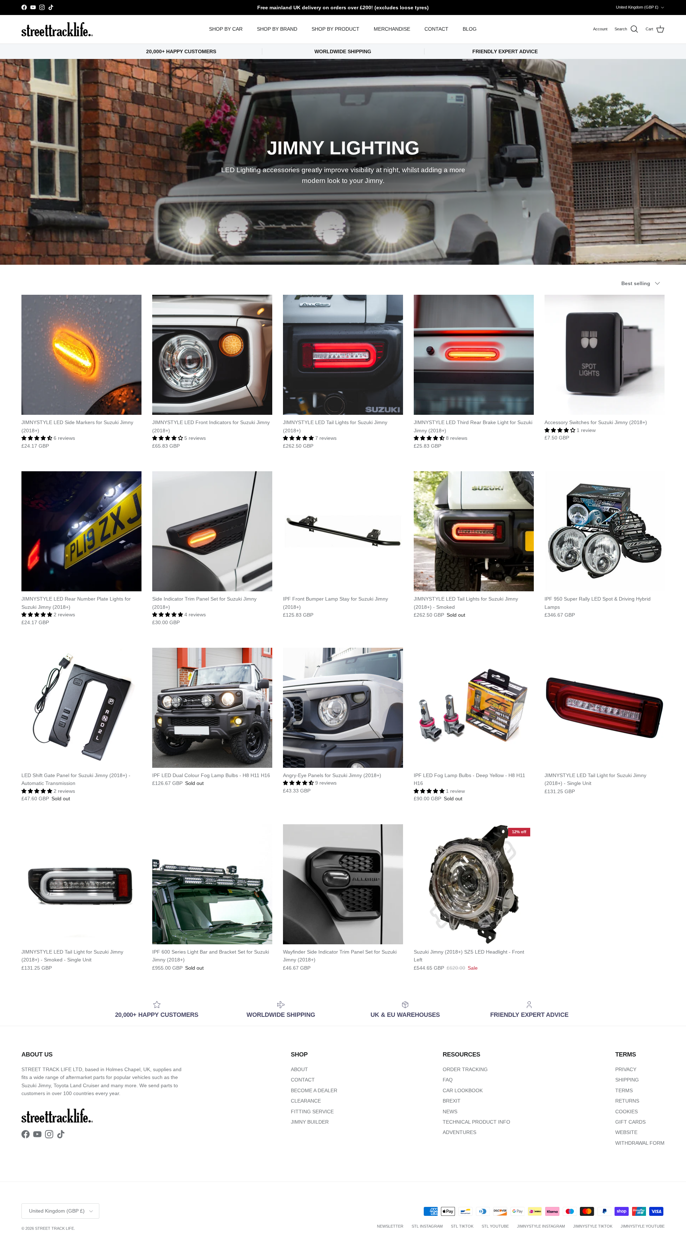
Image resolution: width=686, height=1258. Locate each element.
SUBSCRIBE (432, 704)
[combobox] (432, 644)
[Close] (513, 541)
